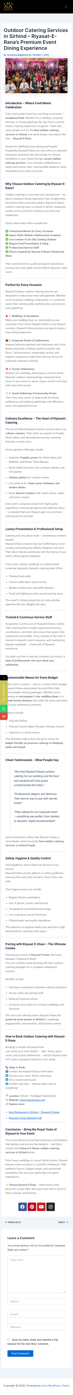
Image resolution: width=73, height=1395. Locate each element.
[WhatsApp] (4, 708)
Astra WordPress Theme (55, 1385)
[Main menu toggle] (66, 6)
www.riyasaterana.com (32, 1100)
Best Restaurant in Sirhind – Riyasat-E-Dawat (34, 1112)
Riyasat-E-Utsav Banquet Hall (25, 1118)
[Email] (4, 716)
